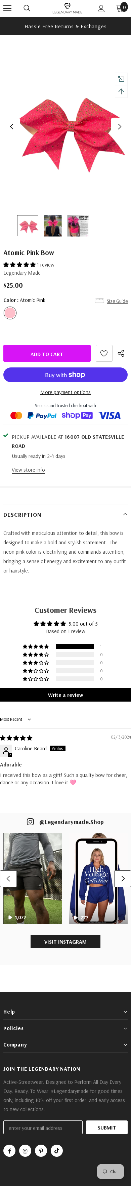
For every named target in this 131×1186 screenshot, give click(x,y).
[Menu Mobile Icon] (7, 8)
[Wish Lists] (104, 353)
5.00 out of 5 (83, 623)
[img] (16, 738)
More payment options (65, 392)
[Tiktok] (57, 1151)
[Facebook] (9, 1151)
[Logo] (67, 8)
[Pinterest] (41, 1151)
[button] (20, 264)
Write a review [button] (65, 694)
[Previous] (11, 126)
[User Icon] (101, 8)
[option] (65, 26)
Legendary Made (22, 272)
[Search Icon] (34, 8)
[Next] (119, 126)
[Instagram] (25, 1151)
